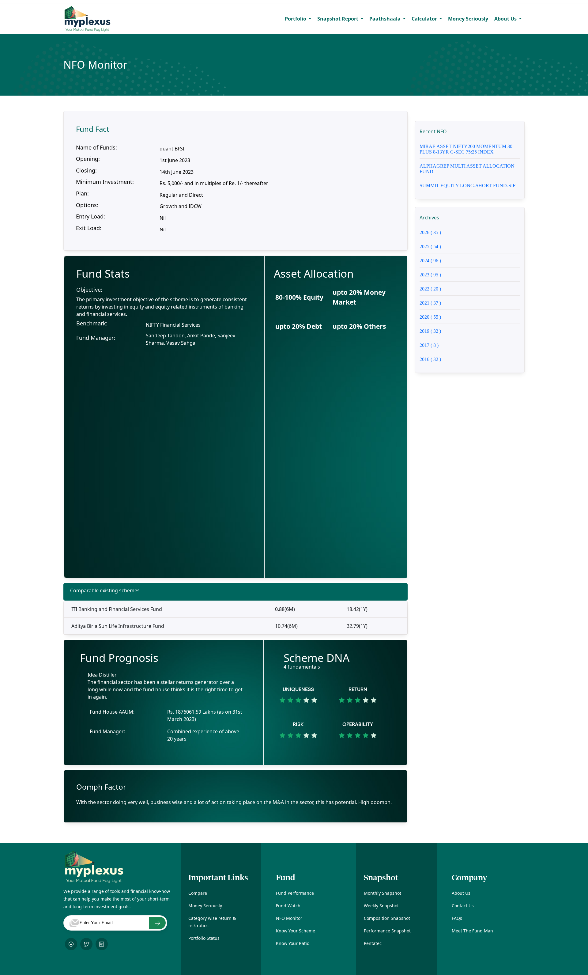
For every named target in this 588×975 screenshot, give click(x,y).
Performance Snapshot (387, 931)
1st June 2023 (175, 160)
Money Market (359, 297)
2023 (430, 274)
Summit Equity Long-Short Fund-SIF (467, 185)
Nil (163, 217)
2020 (430, 317)
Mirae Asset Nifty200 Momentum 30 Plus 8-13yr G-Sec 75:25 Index (466, 149)
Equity (299, 297)
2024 (430, 260)
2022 (430, 288)
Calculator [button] (425, 18)
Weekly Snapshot (381, 906)
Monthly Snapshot (382, 893)
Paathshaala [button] (385, 18)
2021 (430, 302)
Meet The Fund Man (472, 931)
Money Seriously (468, 18)
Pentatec (373, 943)
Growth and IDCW (181, 206)
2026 (430, 232)
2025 (430, 246)
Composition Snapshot (387, 918)
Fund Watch (288, 906)
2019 (430, 331)
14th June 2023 (177, 172)
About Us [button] (506, 18)
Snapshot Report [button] (338, 18)
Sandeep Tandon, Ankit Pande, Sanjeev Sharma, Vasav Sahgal (190, 339)
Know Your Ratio (292, 943)
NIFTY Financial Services (173, 324)
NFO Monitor (289, 918)
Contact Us (463, 906)
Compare (197, 893)
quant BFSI (172, 148)
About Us (461, 893)
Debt (298, 326)
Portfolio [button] (296, 18)
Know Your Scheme (295, 931)
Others (359, 326)
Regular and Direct (181, 195)
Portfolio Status (204, 938)
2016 (430, 359)
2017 (429, 345)
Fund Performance (295, 893)
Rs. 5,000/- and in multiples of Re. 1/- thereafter (214, 183)
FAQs (457, 918)
